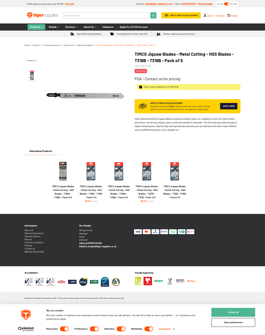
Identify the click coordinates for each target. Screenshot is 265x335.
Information (31, 225)
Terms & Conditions (34, 242)
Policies (28, 245)
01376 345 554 (189, 3)
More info (69, 4)
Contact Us (30, 248)
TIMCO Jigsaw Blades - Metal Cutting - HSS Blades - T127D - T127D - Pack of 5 (147, 192)
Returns (28, 239)
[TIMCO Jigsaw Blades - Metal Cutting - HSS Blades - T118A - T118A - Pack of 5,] (175, 171)
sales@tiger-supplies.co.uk (159, 3)
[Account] (205, 15)
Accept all (233, 312)
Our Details (85, 225)
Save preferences (233, 322)
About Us (29, 230)
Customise (165, 329)
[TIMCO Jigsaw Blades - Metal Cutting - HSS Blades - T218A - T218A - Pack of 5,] (119, 171)
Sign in (210, 15)
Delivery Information (34, 233)
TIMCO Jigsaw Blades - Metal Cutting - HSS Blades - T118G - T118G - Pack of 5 (91, 192)
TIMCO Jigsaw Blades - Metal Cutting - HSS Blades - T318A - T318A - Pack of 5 (63, 192)
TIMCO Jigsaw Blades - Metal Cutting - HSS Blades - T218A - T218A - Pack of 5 (119, 192)
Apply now (228, 106)
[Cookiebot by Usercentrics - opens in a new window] (26, 329)
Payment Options (33, 236)
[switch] (94, 328)
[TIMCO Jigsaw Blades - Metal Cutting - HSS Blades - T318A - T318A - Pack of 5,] (63, 171)
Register (221, 15)
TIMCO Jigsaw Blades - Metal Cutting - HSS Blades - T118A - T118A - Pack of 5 (174, 192)
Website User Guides (34, 251)
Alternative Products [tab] (40, 150)
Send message (206, 3)
